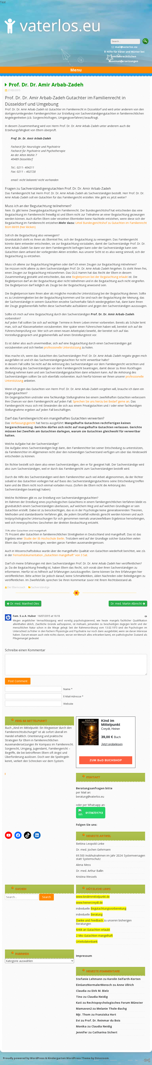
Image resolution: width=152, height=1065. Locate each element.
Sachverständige (40, 587)
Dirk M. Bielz (100, 991)
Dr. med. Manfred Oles (24, 603)
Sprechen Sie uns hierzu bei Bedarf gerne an (100, 401)
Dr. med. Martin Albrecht (127, 603)
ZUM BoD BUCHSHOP (106, 760)
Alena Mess (83, 865)
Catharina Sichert (104, 1032)
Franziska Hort (105, 1014)
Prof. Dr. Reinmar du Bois (102, 1020)
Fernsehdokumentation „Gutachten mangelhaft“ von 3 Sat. (50, 555)
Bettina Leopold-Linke (90, 843)
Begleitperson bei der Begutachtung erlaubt (100, 277)
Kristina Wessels (86, 877)
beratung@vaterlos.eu (90, 796)
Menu (76, 70)
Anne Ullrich (125, 985)
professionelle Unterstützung (62, 347)
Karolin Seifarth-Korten (124, 979)
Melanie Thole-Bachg (112, 1008)
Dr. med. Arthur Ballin (89, 871)
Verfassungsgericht (23, 423)
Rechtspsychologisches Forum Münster (115, 1002)
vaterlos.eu (60, 25)
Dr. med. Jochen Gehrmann (93, 849)
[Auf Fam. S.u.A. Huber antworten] (146, 616)
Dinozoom (102, 1058)
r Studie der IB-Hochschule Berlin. (43, 538)
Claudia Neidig (97, 997)
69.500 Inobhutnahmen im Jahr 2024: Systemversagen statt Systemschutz (110, 857)
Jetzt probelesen (112, 744)
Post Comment (18, 681)
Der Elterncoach (16, 587)
